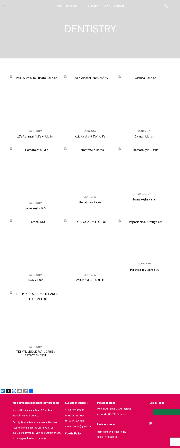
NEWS (107, 6)
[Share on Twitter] (167, 412)
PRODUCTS (71, 6)
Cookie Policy (73, 433)
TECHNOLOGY (93, 6)
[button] (74, 6)
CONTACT (119, 6)
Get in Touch (156, 402)
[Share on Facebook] (159, 412)
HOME (59, 6)
